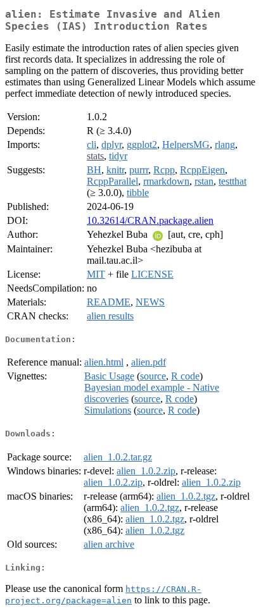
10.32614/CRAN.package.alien (150, 220)
